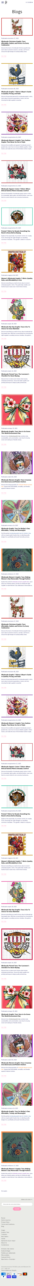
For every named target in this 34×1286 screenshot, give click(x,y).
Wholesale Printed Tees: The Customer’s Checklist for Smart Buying (15, 375)
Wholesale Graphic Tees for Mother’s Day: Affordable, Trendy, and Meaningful (15, 529)
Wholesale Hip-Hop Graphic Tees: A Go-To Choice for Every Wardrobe (15, 327)
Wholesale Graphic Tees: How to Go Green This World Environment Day (15, 432)
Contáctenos (5, 1245)
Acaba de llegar (5, 1251)
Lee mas (3, 56)
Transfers (4, 1234)
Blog (2, 1226)
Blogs (17, 11)
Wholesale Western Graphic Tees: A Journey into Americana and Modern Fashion (16, 481)
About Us (4, 1243)
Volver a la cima (26, 1199)
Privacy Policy (5, 1222)
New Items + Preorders (8, 1259)
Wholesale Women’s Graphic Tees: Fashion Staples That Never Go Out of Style (15, 141)
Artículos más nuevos (7, 1248)
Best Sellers (4, 1236)
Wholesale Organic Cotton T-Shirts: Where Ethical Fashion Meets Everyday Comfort (15, 190)
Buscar (3, 1218)
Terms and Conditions (7, 1224)
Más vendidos (5, 1255)
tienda (3, 1238)
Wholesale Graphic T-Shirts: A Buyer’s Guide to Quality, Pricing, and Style (16, 92)
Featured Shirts (5, 1257)
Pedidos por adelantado (8, 1253)
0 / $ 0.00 (28, 2)
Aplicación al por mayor (8, 1240)
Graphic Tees (5, 1232)
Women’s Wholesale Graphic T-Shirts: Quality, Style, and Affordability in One (17, 279)
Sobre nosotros (6, 1220)
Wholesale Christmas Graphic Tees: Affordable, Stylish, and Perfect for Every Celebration (15, 43)
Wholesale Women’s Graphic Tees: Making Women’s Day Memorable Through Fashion (15, 578)
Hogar (3, 1230)
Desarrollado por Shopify (8, 1270)
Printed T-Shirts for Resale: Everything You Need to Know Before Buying (15, 232)
